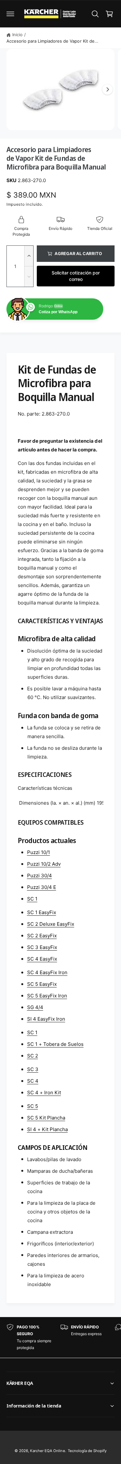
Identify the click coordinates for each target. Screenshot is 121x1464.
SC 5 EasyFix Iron (47, 996)
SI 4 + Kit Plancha (47, 1129)
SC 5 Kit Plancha (46, 1118)
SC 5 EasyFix (42, 984)
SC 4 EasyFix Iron (47, 972)
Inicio (17, 34)
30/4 (39, 875)
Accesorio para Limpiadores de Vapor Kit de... (52, 41)
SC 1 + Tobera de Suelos (55, 1044)
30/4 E (41, 887)
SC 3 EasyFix (42, 947)
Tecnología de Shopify (87, 1451)
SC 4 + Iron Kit (44, 1092)
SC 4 (32, 1081)
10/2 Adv (44, 864)
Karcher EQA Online (47, 1451)
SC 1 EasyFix (41, 912)
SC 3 (32, 1069)
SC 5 (32, 1106)
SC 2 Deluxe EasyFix (50, 924)
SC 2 (32, 1056)
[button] (10, 14)
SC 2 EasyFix (42, 936)
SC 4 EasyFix (42, 959)
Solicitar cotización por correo (76, 276)
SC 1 (32, 899)
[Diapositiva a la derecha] (107, 89)
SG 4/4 (35, 1007)
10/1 (38, 852)
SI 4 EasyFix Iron (46, 1019)
